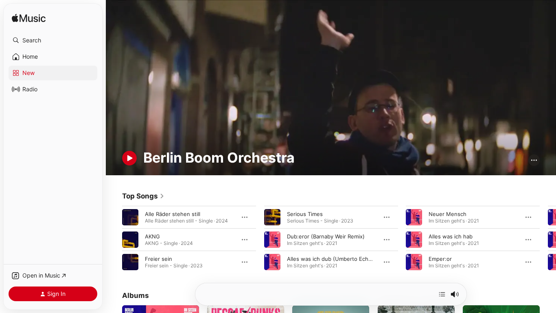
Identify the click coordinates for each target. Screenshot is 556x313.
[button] (53, 40)
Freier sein (158, 259)
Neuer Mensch (447, 214)
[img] (29, 18)
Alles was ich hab (451, 236)
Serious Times (305, 214)
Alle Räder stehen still (172, 214)
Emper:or (440, 259)
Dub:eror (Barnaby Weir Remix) (326, 236)
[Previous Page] (114, 239)
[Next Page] (548, 239)
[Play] (129, 158)
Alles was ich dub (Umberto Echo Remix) (338, 259)
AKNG (152, 236)
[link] (143, 196)
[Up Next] (442, 294)
